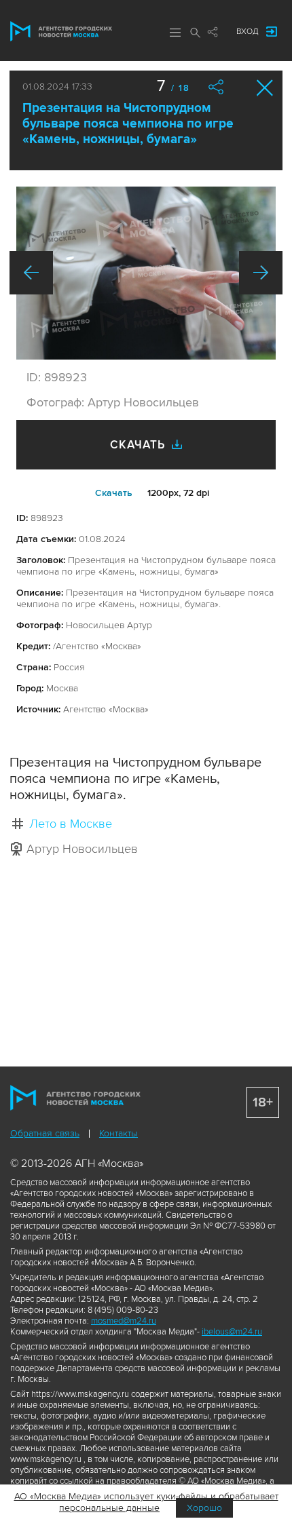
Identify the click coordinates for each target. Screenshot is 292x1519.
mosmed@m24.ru (123, 1320)
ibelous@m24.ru (232, 1331)
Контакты (118, 1133)
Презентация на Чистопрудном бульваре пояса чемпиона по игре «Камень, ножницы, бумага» (128, 123)
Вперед (260, 272)
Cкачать (113, 493)
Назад (31, 272)
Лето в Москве (70, 823)
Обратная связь (44, 1133)
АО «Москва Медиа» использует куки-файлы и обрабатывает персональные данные (146, 1502)
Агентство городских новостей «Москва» (61, 31)
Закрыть (265, 88)
